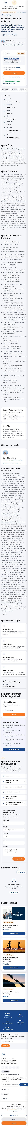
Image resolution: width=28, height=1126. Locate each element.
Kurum (5, 840)
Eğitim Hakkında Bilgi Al (9, 35)
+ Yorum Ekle (21, 872)
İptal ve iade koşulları (9, 83)
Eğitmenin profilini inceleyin (12, 463)
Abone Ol (5, 1045)
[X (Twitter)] (17, 1067)
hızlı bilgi (18, 67)
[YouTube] (10, 1067)
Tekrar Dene (14, 892)
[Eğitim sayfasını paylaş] (8, 53)
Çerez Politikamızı (12, 1110)
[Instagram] (6, 1067)
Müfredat (14, 90)
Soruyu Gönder (19, 859)
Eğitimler (11, 6)
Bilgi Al (15, 73)
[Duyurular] (14, 2)
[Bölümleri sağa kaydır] (26, 90)
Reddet (14, 1119)
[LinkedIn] (2, 1067)
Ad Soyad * (6, 820)
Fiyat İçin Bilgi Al (11, 58)
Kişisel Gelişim (19, 6)
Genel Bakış (5, 90)
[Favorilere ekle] (4, 53)
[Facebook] (14, 1067)
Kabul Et (14, 1123)
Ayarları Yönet (14, 1115)
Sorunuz (5, 846)
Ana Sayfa (4, 6)
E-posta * (5, 827)
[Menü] (23, 2)
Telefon (5, 833)
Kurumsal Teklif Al (14, 77)
